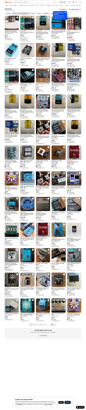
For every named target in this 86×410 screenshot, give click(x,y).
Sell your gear (63, 2)
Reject (61, 402)
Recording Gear (31, 5)
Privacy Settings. (49, 404)
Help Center (78, 5)
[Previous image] (6, 23)
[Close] (66, 12)
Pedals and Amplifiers (13, 5)
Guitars (6, 5)
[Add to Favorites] (17, 17)
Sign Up (77, 2)
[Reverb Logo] (8, 2)
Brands (53, 5)
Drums (37, 5)
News (57, 5)
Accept (67, 402)
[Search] (54, 2)
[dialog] (43, 402)
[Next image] (17, 23)
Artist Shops (67, 5)
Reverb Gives (72, 5)
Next (52, 324)
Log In (80, 2)
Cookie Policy (20, 404)
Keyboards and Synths (23, 5)
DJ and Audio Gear (42, 5)
